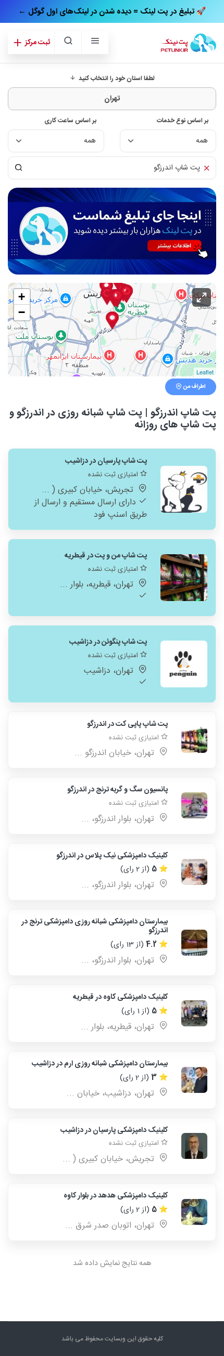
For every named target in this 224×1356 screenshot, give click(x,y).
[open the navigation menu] (94, 42)
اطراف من (194, 387)
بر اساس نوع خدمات (182, 120)
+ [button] (21, 296)
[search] (67, 42)
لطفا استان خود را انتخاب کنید (115, 78)
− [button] (21, 312)
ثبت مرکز (36, 42)
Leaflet (205, 372)
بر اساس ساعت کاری (70, 120)
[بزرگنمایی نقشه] (201, 297)
